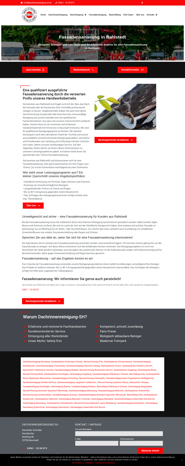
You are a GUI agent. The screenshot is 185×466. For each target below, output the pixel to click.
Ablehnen (90, 463)
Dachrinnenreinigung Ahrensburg (83, 390)
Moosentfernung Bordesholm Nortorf (96, 370)
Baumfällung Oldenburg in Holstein (112, 386)
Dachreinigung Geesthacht (57, 407)
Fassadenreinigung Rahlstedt (110, 390)
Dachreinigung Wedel (147, 370)
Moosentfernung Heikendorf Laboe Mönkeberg (95, 403)
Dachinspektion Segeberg (125, 370)
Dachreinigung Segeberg (80, 374)
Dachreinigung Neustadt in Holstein (74, 399)
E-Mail (78, 439)
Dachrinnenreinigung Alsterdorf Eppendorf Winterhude (102, 395)
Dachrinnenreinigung (57, 15)
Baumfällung (115, 15)
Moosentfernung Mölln (33, 374)
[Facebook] (142, 3)
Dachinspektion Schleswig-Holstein (66, 361)
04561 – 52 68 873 (30, 289)
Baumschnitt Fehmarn (139, 382)
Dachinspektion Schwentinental (118, 361)
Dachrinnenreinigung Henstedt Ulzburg (83, 366)
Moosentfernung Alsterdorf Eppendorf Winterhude (45, 390)
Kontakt (150, 15)
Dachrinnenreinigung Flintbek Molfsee (39, 382)
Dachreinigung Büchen (60, 386)
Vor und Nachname (83, 429)
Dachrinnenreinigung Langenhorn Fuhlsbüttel (77, 382)
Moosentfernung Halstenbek (92, 378)
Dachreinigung (76, 15)
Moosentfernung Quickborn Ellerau (113, 382)
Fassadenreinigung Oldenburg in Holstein (110, 374)
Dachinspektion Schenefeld (137, 390)
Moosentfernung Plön (93, 361)
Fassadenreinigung (97, 15)
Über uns (140, 15)
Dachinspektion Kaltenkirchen (60, 403)
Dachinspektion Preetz (111, 366)
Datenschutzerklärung (105, 463)
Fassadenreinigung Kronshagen (36, 386)
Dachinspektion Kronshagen (56, 374)
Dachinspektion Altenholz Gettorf (137, 366)
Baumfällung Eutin (137, 374)
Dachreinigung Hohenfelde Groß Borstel (87, 407)
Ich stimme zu (78, 463)
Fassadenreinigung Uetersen (64, 395)
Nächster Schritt (150, 450)
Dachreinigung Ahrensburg (34, 403)
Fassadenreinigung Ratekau (83, 386)
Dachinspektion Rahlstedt (46, 399)
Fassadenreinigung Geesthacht (130, 403)
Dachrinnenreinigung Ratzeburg (36, 361)
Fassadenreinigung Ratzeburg (65, 378)
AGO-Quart (128, 15)
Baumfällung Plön (134, 395)
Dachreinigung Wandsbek (102, 399)
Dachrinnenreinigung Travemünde (50, 366)
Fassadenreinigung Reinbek (66, 370)
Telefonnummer (127, 439)
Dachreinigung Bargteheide (140, 386)
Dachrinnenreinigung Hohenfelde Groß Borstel (134, 399)
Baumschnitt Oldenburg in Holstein (38, 370)
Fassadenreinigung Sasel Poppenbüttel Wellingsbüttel (130, 378)
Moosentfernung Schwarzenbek (37, 395)
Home (43, 15)
